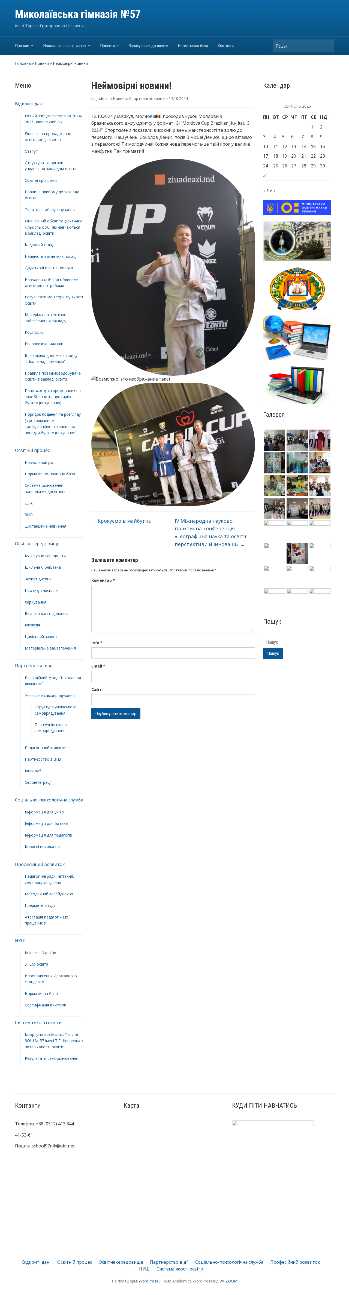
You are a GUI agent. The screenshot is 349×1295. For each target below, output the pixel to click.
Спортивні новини (145, 98)
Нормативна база (193, 45)
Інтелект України (40, 952)
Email (98, 666)
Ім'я (97, 642)
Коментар (103, 580)
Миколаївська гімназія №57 (78, 14)
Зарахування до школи (148, 45)
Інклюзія (32, 624)
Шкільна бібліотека (43, 567)
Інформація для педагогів (48, 835)
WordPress (148, 1281)
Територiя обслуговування (50, 209)
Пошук (327, 45)
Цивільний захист (41, 636)
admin (103, 98)
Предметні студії (40, 905)
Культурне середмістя (45, 555)
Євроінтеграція (39, 782)
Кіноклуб (33, 770)
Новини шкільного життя (64, 45)
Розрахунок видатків (44, 343)
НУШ (20, 941)
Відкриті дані (29, 104)
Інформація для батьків (46, 823)
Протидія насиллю (42, 590)
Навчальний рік (39, 462)
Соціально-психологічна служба (49, 800)
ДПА (29, 503)
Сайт (96, 689)
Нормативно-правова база (50, 473)
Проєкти (107, 45)
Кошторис (34, 332)
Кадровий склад (39, 244)
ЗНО (29, 514)
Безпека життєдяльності (48, 613)
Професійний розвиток (40, 864)
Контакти (226, 45)
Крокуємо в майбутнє (121, 521)
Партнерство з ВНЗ (43, 759)
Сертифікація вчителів (45, 1005)
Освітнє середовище (37, 544)
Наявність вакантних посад (50, 256)
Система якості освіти (38, 1022)
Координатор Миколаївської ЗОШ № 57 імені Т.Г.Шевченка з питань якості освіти (54, 1040)
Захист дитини (38, 578)
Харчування (35, 602)
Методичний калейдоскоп (49, 893)
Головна (23, 63)
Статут (31, 151)
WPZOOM (228, 1281)
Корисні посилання (42, 846)
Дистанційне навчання (45, 526)
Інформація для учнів (44, 812)
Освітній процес (32, 450)
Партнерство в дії (34, 666)
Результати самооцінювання (51, 1058)
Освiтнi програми (41, 180)
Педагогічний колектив (46, 747)
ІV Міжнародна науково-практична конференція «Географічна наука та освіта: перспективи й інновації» (211, 532)
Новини (42, 63)
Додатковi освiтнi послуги (49, 267)
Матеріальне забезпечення (50, 648)
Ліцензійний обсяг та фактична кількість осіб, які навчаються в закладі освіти (53, 227)
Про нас (22, 45)
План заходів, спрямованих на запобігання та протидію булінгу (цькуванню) (53, 396)
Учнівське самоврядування (50, 695)
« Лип (269, 191)
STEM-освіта (36, 964)
